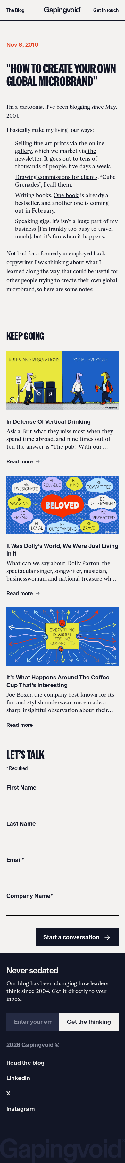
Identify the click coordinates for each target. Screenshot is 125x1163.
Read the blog (25, 1062)
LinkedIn (18, 1078)
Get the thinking (89, 1021)
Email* (15, 859)
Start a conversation (71, 937)
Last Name (21, 823)
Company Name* (29, 896)
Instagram (20, 1108)
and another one (62, 202)
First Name (21, 787)
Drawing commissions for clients (56, 176)
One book (66, 195)
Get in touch (106, 10)
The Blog (15, 10)
